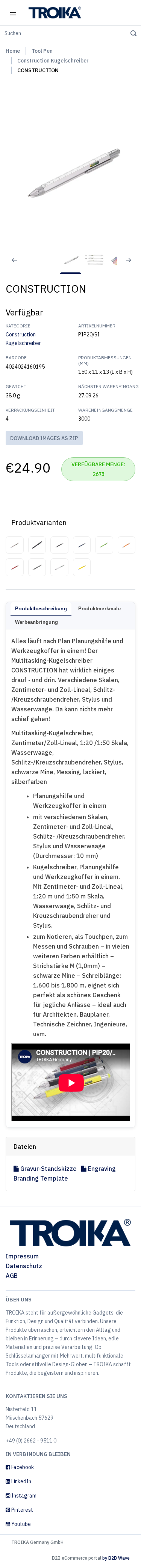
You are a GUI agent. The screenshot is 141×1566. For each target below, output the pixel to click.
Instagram (23, 1495)
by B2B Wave (116, 1558)
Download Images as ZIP (44, 438)
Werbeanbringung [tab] (36, 622)
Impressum (22, 1256)
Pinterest (21, 1510)
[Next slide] (131, 265)
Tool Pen (42, 51)
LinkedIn (20, 1481)
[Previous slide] (9, 265)
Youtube (20, 1524)
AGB (12, 1275)
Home (13, 51)
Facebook (22, 1467)
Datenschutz (24, 1266)
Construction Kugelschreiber (53, 60)
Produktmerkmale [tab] (99, 608)
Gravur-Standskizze (48, 1168)
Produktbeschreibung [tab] (41, 608)
